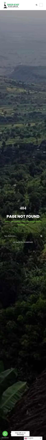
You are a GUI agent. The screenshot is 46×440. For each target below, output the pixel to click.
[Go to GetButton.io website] (5, 437)
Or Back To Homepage (23, 242)
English (30, 438)
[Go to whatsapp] (5, 433)
